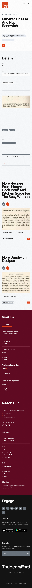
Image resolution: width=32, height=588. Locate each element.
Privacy (8, 583)
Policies (13, 581)
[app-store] (8, 530)
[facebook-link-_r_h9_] (3, 508)
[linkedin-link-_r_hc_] (16, 508)
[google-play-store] (21, 530)
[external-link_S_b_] (16, 416)
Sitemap (15, 583)
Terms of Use (22, 583)
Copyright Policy (22, 581)
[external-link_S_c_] (16, 418)
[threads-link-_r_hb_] (12, 508)
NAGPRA (7, 581)
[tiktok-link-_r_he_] (24, 508)
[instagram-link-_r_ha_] (7, 508)
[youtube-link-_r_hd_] (20, 508)
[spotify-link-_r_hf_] (3, 512)
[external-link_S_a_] (16, 414)
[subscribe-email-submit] (27, 553)
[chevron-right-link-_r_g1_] (28, 239)
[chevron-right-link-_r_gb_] (28, 303)
